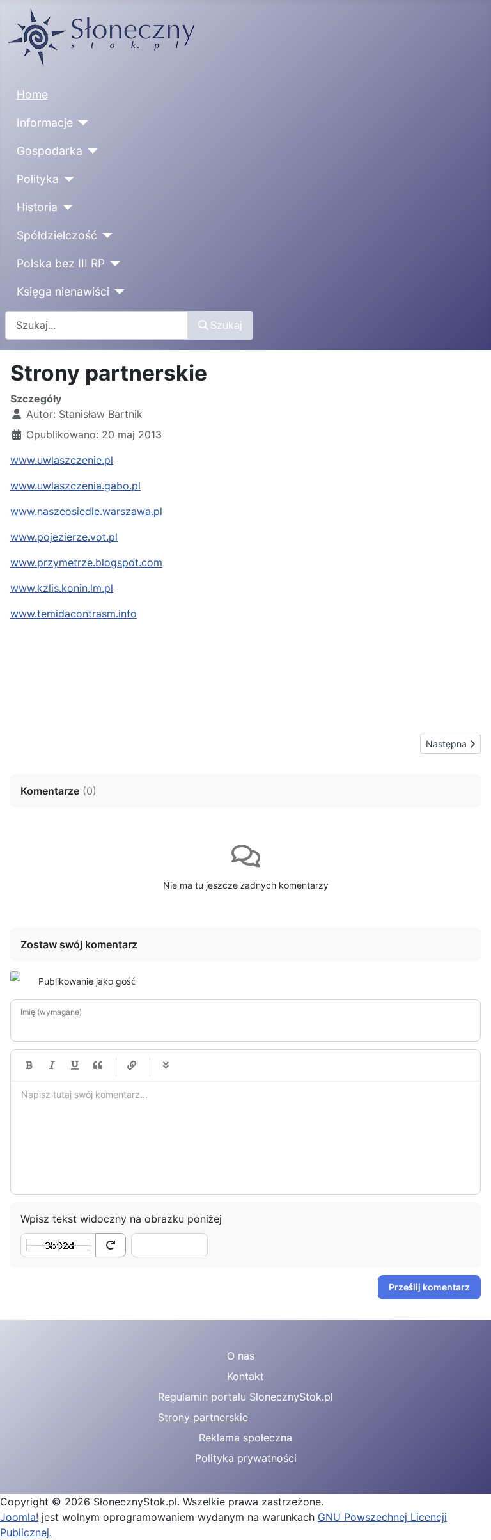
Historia (37, 207)
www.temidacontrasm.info (73, 613)
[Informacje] (81, 122)
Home (32, 94)
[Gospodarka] (90, 151)
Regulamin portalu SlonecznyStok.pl (245, 1396)
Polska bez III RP (61, 263)
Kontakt (245, 1376)
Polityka (38, 179)
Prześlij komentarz (429, 1287)
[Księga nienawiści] (117, 291)
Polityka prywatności (246, 1458)
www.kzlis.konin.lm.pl (61, 588)
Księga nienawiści (63, 291)
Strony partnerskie (203, 1417)
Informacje (45, 122)
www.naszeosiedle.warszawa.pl (86, 511)
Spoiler (165, 1065)
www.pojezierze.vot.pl (64, 536)
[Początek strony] (468, 1516)
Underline (74, 1065)
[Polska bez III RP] (113, 263)
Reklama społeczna (245, 1437)
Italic (51, 1065)
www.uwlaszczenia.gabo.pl (75, 485)
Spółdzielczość (57, 235)
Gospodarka (49, 150)
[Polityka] (67, 179)
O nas (240, 1355)
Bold (28, 1065)
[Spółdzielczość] (105, 235)
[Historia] (66, 207)
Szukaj (226, 325)
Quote (97, 1065)
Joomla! (19, 1517)
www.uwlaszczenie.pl (61, 460)
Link (131, 1065)
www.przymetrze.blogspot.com (86, 562)
